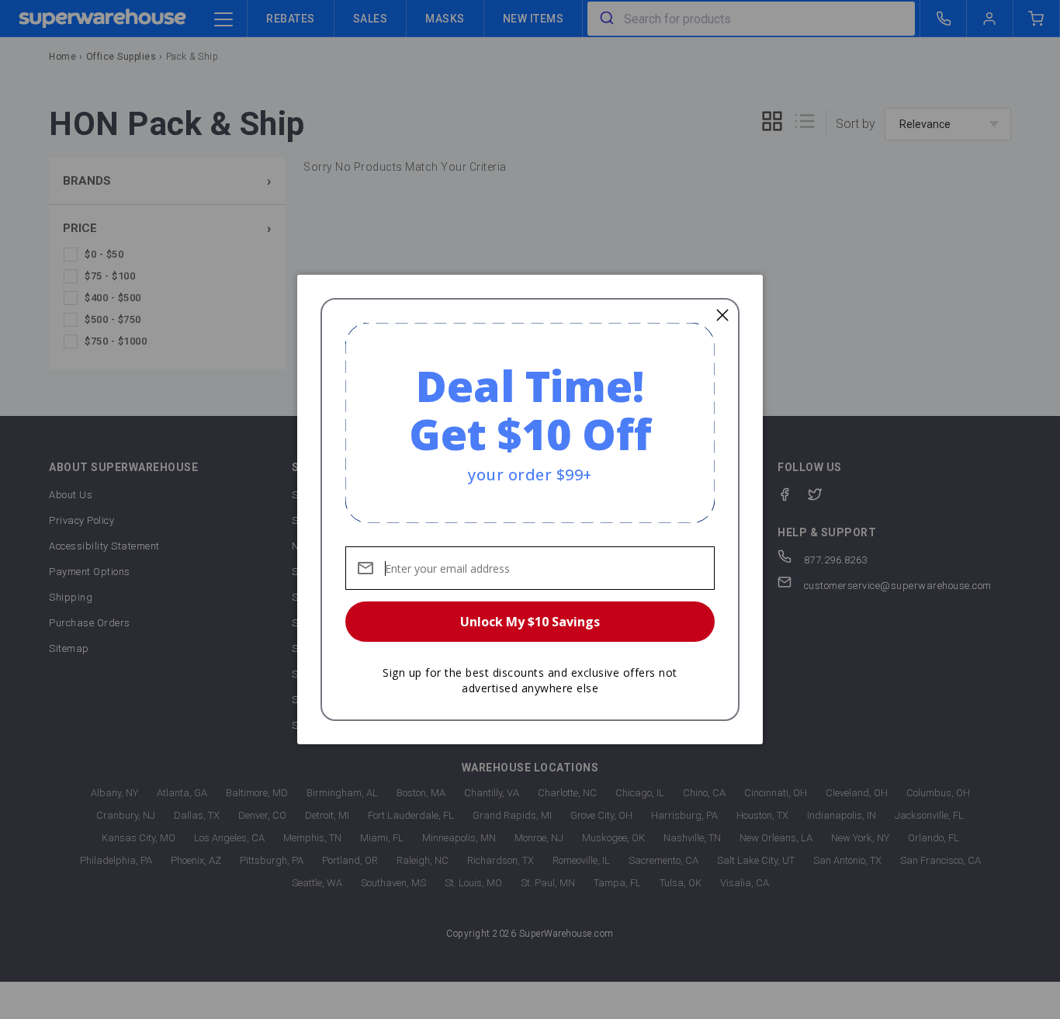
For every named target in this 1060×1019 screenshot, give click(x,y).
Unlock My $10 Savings (530, 621)
